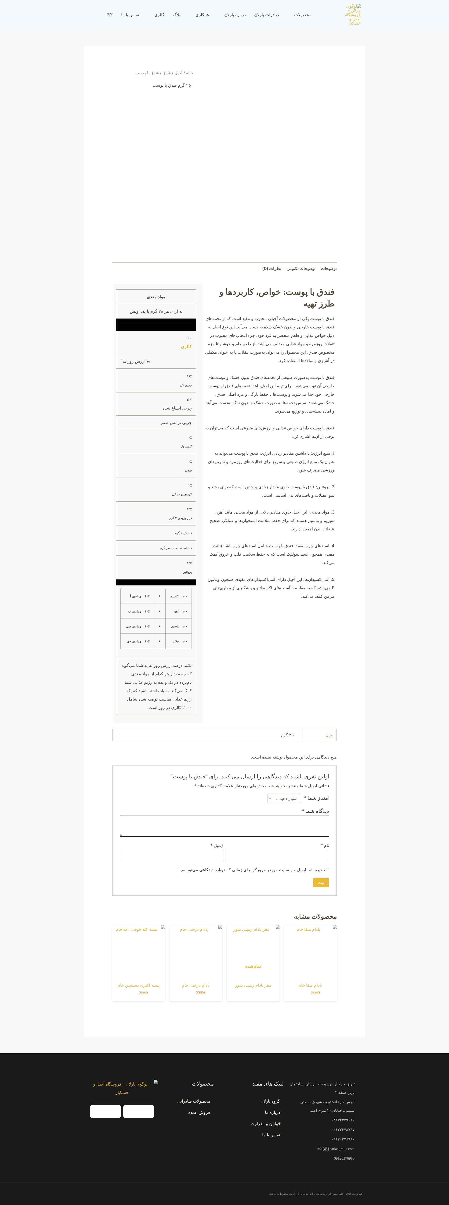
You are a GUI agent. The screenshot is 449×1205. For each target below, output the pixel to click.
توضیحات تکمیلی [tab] (301, 268)
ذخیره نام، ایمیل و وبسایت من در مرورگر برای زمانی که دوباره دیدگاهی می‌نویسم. (252, 869)
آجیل (178, 73)
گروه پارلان (270, 1101)
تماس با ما (271, 1135)
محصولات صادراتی (193, 1101)
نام (325, 845)
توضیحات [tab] (329, 268)
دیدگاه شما (315, 811)
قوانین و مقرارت (265, 1123)
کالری (186, 346)
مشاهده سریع (310, 973)
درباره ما (272, 1112)
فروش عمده (199, 1112)
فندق (167, 73)
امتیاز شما (317, 798)
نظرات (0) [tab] (271, 268)
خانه (189, 73)
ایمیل (216, 845)
